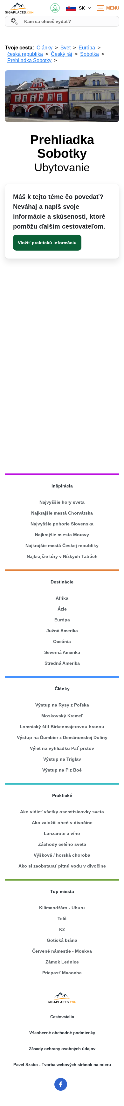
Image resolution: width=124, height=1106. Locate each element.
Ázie (62, 609)
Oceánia (62, 641)
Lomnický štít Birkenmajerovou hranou (62, 726)
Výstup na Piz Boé (62, 770)
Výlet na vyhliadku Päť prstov (62, 748)
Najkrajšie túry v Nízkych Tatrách (62, 556)
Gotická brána (62, 940)
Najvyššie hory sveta (62, 502)
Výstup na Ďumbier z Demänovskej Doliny (62, 737)
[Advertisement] (62, 396)
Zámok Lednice (62, 961)
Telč (62, 918)
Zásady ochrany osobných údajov (62, 1048)
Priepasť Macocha (62, 972)
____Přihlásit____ (55, 8)
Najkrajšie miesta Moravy (62, 534)
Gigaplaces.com (19, 8)
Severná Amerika (62, 652)
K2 (62, 929)
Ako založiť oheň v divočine (62, 822)
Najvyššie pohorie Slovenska (62, 523)
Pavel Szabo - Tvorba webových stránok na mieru (62, 1064)
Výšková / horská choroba (62, 855)
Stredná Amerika (62, 663)
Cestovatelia (62, 1016)
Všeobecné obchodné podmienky (62, 1032)
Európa (62, 619)
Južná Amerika (62, 630)
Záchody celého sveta (62, 844)
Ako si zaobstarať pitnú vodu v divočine (62, 865)
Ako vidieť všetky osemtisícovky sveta (62, 811)
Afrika (62, 598)
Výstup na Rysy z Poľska (62, 704)
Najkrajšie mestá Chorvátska (62, 513)
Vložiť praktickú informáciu (47, 242)
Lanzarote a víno (62, 833)
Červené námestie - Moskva (62, 951)
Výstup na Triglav (62, 759)
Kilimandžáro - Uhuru (62, 907)
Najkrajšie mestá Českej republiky (62, 545)
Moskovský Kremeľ (62, 715)
